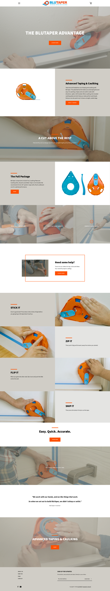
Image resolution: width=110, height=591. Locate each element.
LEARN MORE (55, 43)
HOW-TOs (20, 574)
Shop (14, 191)
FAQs (19, 576)
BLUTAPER (79, 587)
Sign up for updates (64, 572)
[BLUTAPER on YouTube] (20, 587)
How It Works (72, 102)
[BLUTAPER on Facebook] (18, 587)
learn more (61, 273)
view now (55, 439)
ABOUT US (20, 571)
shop (55, 547)
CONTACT (20, 578)
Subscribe (87, 579)
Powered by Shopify (86, 587)
